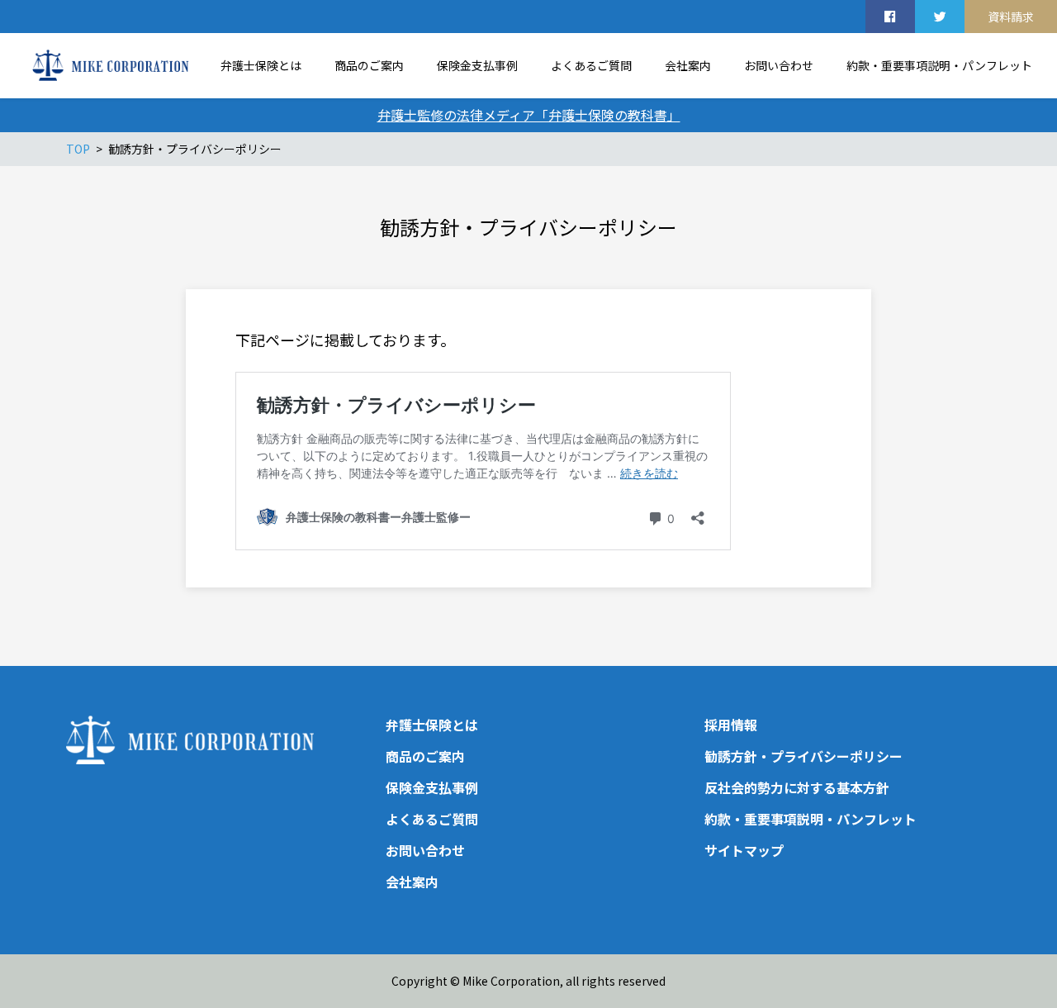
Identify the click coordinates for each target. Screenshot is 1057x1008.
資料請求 (1011, 16)
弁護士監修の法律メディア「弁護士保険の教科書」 (528, 115)
